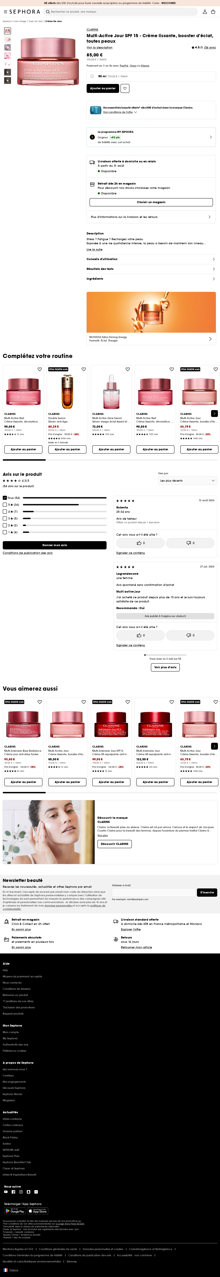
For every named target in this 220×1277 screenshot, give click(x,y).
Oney (133, 65)
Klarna (145, 65)
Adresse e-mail (121, 885)
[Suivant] (214, 413)
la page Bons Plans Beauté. (70, 1223)
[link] (55, 545)
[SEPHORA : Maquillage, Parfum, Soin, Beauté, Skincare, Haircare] (25, 12)
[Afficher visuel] (7, 31)
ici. (79, 1221)
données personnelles (59, 905)
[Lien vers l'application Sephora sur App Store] (37, 1210)
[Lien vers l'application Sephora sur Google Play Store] (15, 1210)
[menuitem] (205, 12)
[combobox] (187, 480)
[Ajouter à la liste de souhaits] (39, 369)
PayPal (124, 65)
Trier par (163, 473)
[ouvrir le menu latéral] (5, 11)
